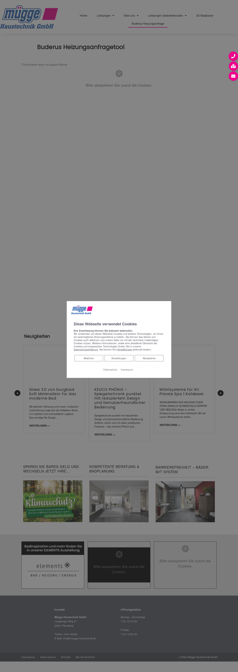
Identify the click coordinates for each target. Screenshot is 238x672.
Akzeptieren (149, 358)
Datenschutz (110, 369)
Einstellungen (119, 358)
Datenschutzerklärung (86, 349)
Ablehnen (88, 358)
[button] (233, 56)
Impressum (127, 369)
